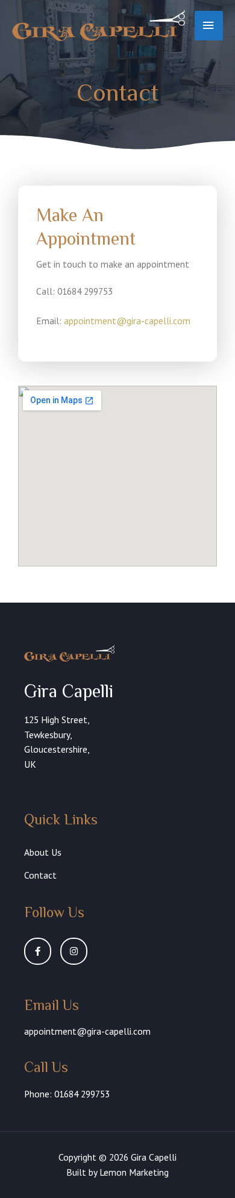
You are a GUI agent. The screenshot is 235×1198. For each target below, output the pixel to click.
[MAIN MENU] (209, 25)
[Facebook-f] (37, 951)
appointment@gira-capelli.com (127, 321)
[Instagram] (73, 951)
